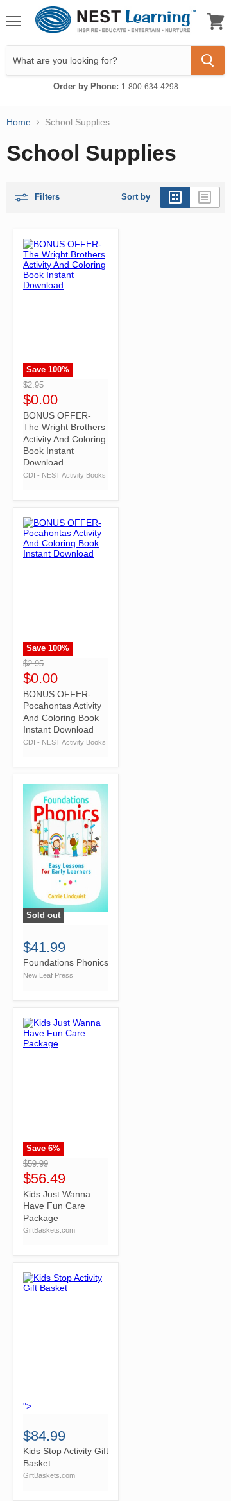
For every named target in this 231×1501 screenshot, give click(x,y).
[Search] (208, 60)
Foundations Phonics (65, 962)
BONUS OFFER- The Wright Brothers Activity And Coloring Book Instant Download (64, 439)
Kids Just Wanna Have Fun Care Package (56, 1206)
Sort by (135, 197)
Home (18, 122)
